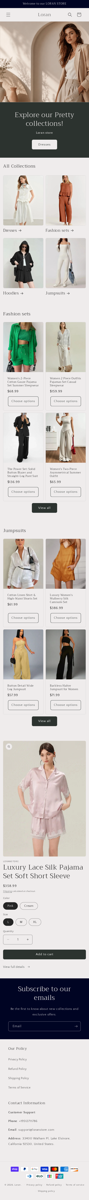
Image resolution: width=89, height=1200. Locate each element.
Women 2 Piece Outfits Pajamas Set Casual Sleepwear (65, 382)
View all (44, 508)
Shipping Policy (18, 1078)
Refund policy (54, 1185)
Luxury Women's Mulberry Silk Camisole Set (61, 599)
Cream (29, 906)
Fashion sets (57, 230)
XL (35, 922)
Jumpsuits (55, 293)
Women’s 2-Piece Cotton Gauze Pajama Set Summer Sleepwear (23, 382)
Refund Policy (17, 1069)
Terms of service (75, 1185)
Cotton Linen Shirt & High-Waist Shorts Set (22, 597)
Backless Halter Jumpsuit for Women (64, 687)
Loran (17, 1184)
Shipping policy (46, 1191)
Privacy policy (34, 1185)
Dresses (44, 144)
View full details (14, 967)
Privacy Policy (17, 1059)
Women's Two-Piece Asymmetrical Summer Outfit (65, 472)
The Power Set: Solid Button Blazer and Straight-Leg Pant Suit (22, 472)
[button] (8, 14)
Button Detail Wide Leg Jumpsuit (20, 687)
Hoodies (11, 293)
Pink (10, 906)
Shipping (7, 891)
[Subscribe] (76, 1026)
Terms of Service (19, 1087)
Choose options (23, 401)
